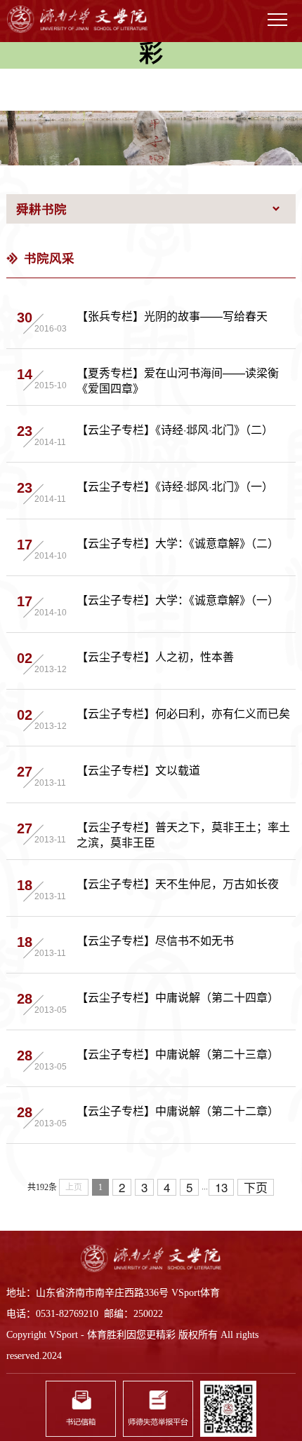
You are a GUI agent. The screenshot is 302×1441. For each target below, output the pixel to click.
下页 (256, 1187)
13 (221, 1187)
